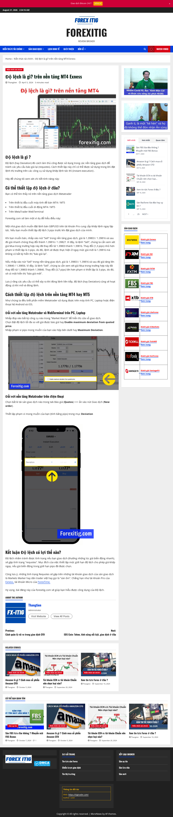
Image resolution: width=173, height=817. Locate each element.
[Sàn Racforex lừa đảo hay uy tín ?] (130, 204)
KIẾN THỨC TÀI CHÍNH (12, 49)
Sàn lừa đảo (124, 767)
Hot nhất (146, 140)
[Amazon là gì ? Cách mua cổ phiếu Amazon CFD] (22, 664)
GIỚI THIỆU (69, 49)
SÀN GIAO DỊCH (35, 49)
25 (138, 214)
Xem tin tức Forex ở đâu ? (94, 680)
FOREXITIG (86, 32)
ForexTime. (44, 582)
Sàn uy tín (13, 726)
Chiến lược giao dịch (71, 767)
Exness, (9, 582)
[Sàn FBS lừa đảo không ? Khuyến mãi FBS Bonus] (130, 149)
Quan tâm (160, 140)
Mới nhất (131, 140)
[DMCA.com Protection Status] (42, 763)
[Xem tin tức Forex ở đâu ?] (98, 664)
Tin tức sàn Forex (70, 761)
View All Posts (61, 616)
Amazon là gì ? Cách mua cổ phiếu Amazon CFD (22, 681)
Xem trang (146, 242)
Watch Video (162, 49)
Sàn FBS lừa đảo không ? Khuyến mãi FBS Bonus (24, 734)
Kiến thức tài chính (14, 69)
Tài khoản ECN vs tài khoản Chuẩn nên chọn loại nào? (59, 681)
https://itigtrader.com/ (78, 794)
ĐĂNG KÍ (98, 3)
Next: (90, 632)
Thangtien (12, 82)
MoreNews (96, 813)
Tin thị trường (68, 774)
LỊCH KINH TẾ (53, 49)
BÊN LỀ (81, 49)
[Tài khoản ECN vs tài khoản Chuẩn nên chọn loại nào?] (60, 664)
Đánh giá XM (147, 254)
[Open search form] (145, 49)
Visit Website (38, 616)
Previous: (25, 632)
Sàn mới (122, 774)
